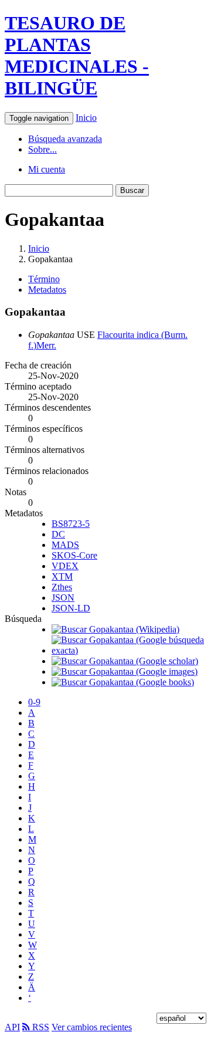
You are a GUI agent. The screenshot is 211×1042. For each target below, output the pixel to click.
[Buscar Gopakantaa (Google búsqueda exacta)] (129, 650)
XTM (62, 576)
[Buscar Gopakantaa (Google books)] (123, 682)
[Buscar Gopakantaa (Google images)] (125, 671)
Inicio (86, 118)
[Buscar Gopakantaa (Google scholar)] (125, 661)
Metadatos (47, 290)
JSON (63, 598)
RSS (39, 1027)
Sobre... (42, 149)
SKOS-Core (74, 555)
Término (44, 279)
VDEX (65, 566)
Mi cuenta (46, 169)
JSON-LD (71, 608)
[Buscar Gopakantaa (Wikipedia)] (115, 629)
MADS (65, 545)
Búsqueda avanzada (65, 139)
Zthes (62, 587)
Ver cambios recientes (92, 1027)
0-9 (34, 702)
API (12, 1027)
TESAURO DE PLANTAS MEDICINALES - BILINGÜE (77, 55)
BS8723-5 (71, 524)
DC (58, 534)
